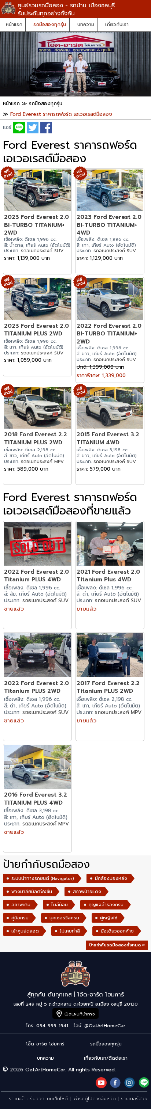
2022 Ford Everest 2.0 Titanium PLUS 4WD (36, 575)
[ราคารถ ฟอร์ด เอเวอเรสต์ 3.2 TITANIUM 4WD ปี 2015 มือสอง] (110, 408)
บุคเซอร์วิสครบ (64, 918)
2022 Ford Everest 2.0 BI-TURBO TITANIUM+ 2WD (109, 334)
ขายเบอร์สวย (134, 1098)
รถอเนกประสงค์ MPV (42, 461)
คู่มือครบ (20, 918)
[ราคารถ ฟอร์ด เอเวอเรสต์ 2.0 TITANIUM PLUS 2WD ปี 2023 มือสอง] (37, 300)
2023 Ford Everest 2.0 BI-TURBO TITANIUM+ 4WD (109, 225)
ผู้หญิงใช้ (108, 918)
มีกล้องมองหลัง (111, 878)
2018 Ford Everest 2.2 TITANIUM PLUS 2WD (35, 438)
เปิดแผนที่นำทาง (80, 1014)
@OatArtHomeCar (104, 1025)
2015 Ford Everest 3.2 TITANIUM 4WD (108, 438)
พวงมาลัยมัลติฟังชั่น (31, 891)
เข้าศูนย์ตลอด (25, 931)
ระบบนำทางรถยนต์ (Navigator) (42, 878)
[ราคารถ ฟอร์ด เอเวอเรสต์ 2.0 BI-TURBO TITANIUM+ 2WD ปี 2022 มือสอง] (110, 300)
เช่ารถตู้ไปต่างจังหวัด (94, 1098)
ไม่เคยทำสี (70, 931)
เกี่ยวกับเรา (117, 24)
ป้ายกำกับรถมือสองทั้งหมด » (117, 945)
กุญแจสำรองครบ (106, 904)
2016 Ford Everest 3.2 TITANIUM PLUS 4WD (35, 798)
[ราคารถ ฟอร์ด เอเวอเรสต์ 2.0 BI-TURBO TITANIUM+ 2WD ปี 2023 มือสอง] (37, 191)
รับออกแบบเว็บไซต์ (49, 1098)
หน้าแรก (14, 24)
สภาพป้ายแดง (87, 891)
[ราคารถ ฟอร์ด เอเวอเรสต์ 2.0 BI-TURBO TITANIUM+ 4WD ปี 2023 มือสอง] (110, 191)
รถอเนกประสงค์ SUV (42, 250)
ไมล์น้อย (59, 904)
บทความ (85, 24)
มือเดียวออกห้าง (117, 931)
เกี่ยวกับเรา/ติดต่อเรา (106, 1058)
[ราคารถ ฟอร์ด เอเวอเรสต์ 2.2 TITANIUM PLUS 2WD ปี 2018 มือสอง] (37, 408)
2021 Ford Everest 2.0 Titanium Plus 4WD (108, 575)
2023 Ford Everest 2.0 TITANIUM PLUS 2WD (36, 330)
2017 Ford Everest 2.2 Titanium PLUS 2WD (108, 687)
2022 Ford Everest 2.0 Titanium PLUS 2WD (36, 687)
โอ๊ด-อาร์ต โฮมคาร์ (45, 1043)
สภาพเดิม (20, 904)
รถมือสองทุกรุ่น (49, 24)
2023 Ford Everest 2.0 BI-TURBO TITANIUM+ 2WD (36, 225)
